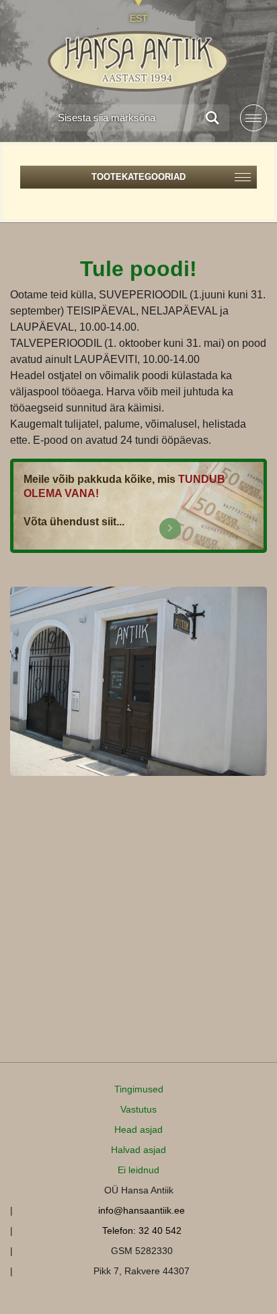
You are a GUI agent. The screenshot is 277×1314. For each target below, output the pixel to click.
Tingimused (138, 1089)
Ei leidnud (138, 1169)
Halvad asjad (138, 1149)
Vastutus (138, 1109)
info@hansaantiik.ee (141, 1210)
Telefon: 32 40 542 (142, 1230)
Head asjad (138, 1129)
